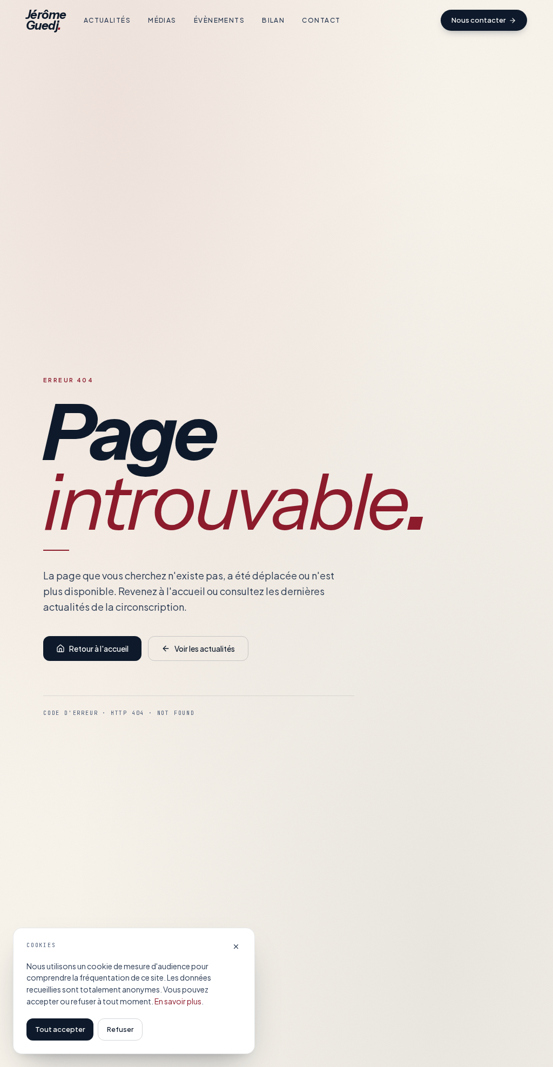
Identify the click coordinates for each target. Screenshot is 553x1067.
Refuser (120, 1029)
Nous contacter (478, 20)
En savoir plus (177, 1001)
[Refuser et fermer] (236, 946)
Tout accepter (60, 1029)
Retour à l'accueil (99, 648)
